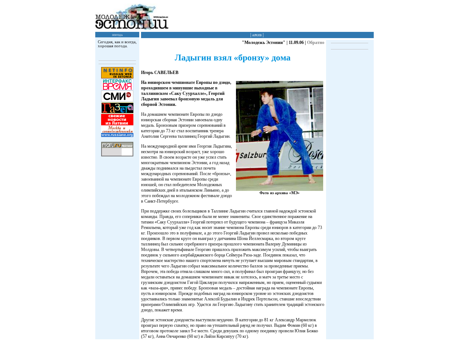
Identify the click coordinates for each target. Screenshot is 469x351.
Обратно (315, 42)
